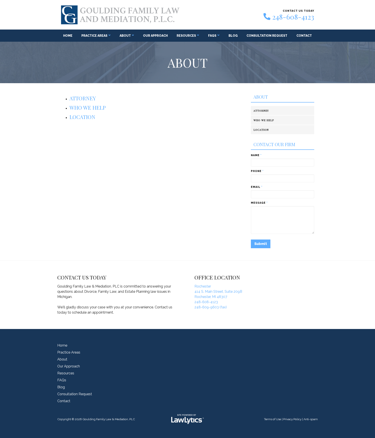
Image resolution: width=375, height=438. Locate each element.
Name (256, 155)
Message (259, 202)
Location (82, 116)
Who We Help (87, 107)
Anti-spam (311, 419)
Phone (257, 171)
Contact (304, 35)
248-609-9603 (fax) (210, 307)
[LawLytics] (187, 419)
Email (256, 186)
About (125, 35)
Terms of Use (272, 419)
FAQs (212, 35)
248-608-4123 (293, 17)
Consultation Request (267, 35)
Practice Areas (94, 35)
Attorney (82, 98)
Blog (233, 35)
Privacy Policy (292, 419)
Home (67, 35)
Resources (186, 35)
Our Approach (155, 35)
